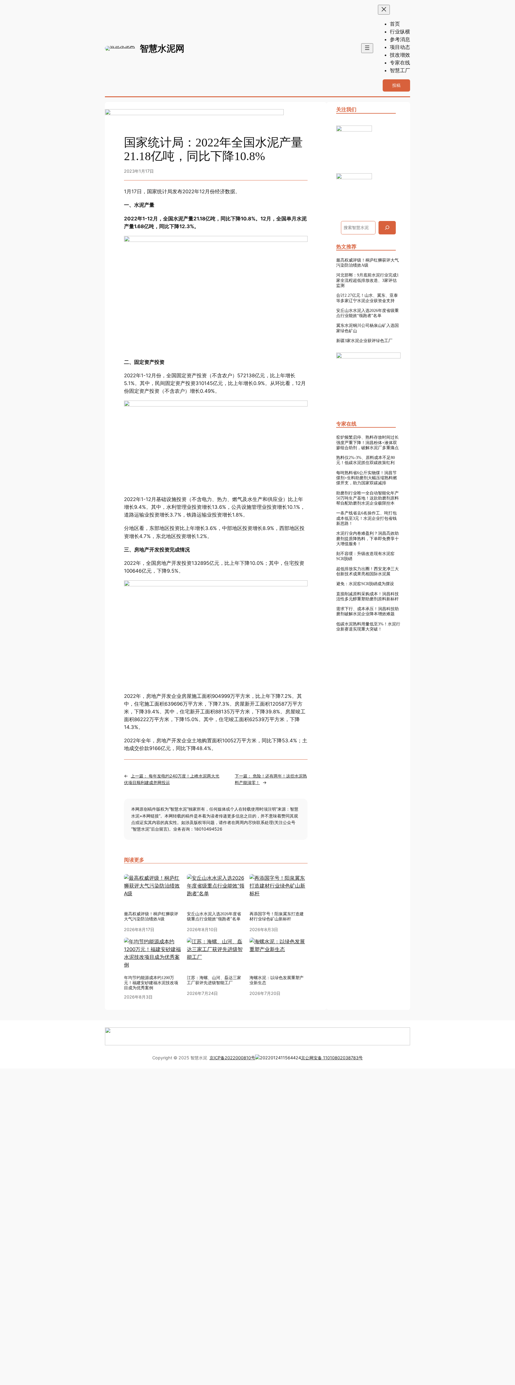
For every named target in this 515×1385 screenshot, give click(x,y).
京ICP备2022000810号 (232, 1057)
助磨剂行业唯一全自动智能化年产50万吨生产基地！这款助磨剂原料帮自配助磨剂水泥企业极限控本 (367, 498)
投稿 (396, 85)
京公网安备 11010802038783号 (332, 1057)
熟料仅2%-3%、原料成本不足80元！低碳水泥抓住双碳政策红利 (365, 460)
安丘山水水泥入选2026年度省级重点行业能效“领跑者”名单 (214, 916)
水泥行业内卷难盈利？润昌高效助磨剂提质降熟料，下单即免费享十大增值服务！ (367, 538)
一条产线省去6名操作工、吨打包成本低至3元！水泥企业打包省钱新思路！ (366, 518)
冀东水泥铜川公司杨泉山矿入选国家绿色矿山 (367, 328)
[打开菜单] (367, 48)
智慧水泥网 (162, 48)
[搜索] (387, 227)
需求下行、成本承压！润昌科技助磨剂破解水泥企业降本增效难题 (367, 611)
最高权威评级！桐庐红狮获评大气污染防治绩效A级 (367, 263)
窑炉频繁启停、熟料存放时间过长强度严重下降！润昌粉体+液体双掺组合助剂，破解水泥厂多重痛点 (367, 442)
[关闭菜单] (384, 10)
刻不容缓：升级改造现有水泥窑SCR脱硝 (365, 556)
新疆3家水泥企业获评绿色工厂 (364, 340)
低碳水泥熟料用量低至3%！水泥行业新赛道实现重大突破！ (368, 626)
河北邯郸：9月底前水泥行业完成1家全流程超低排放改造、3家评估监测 (367, 280)
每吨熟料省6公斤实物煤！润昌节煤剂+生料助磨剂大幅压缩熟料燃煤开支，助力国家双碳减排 (366, 478)
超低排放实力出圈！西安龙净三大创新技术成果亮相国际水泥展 (367, 571)
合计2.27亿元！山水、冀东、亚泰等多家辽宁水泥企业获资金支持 (367, 298)
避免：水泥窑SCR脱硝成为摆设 (365, 583)
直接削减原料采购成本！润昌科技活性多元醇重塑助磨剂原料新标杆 (367, 596)
